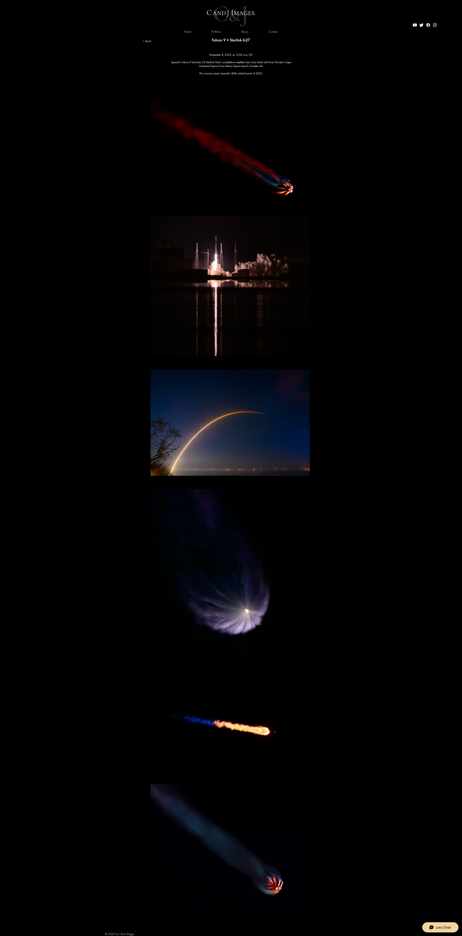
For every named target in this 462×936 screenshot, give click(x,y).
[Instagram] (434, 25)
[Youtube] (414, 25)
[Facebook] (428, 25)
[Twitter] (421, 25)
